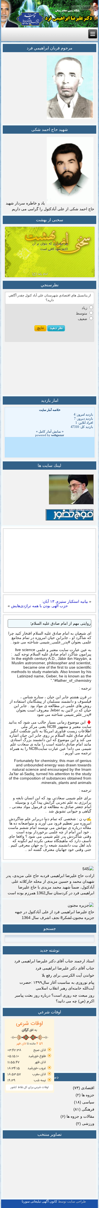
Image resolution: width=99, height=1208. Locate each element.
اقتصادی (87, 1088)
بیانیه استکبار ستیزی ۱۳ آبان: (65, 601)
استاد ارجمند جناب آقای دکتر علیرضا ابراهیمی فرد (54, 961)
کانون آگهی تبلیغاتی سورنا (39, 1201)
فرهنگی (88, 1109)
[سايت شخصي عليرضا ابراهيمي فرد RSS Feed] (5, 1203)
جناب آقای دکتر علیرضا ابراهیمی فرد (64, 968)
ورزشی (88, 1123)
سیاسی (88, 1102)
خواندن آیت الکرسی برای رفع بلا (68, 975)
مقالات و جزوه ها (80, 1116)
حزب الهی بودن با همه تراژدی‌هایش (39, 606)
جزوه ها (88, 1095)
